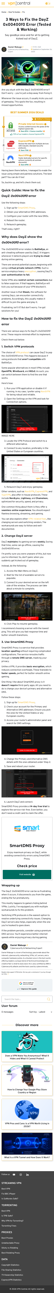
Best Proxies (7, 1238)
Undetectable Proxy (10, 1243)
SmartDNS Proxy (26, 208)
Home (4, 12)
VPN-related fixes (37, 519)
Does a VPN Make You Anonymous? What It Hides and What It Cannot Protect (27, 1057)
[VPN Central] (19, 3)
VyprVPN (6, 495)
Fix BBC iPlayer (8, 1194)
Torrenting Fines (9, 1226)
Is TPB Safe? (7, 1216)
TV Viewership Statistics (12, 1275)
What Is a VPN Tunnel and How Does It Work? (27, 1157)
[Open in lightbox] (27, 419)
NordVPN (45, 391)
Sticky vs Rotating (10, 1248)
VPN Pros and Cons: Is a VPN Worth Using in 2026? (27, 1125)
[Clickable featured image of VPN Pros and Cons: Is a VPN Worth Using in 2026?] (27, 1110)
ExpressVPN (41, 491)
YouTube (14, 1175)
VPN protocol (22, 352)
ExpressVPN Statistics (12, 1280)
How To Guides (14, 12)
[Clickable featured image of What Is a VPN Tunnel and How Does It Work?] (27, 1144)
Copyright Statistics (10, 1265)
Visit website (25, 874)
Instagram (21, 1175)
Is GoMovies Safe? (10, 1199)
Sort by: (33, 1012)
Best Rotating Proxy (11, 1253)
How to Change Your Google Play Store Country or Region (27, 1091)
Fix (23, 12)
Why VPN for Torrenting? (12, 1221)
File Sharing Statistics (11, 1270)
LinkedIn (27, 1175)
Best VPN (6, 1189)
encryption (30, 271)
